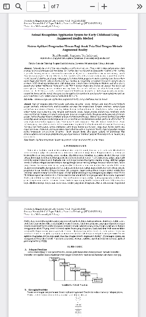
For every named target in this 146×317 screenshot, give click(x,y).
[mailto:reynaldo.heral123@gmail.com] (52, 58)
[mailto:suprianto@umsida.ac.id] (76, 58)
